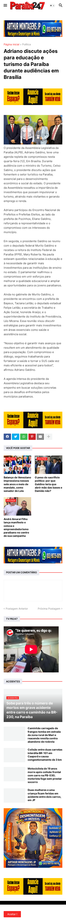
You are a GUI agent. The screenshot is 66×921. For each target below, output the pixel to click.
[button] (5, 5)
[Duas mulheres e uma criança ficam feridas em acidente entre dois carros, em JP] (14, 795)
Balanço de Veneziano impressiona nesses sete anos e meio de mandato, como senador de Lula (17, 484)
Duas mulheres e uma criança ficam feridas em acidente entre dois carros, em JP (44, 795)
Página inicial (11, 44)
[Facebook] (7, 437)
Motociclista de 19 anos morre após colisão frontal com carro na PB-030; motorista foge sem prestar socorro (45, 775)
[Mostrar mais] (48, 437)
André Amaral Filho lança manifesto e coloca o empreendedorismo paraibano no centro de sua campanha (16, 527)
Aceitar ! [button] (12, 914)
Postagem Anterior (17, 608)
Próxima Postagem (49, 608)
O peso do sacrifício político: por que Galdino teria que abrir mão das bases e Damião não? (48, 484)
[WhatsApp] (23, 437)
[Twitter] (15, 437)
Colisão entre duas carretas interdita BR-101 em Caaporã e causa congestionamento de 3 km (45, 754)
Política (26, 44)
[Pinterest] (32, 437)
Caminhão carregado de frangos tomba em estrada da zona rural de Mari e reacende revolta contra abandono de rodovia (44, 735)
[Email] (40, 437)
